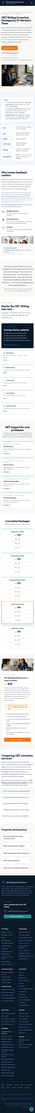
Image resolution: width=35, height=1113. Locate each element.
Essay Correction (24, 1047)
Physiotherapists (24, 980)
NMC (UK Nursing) (6, 1036)
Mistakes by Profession (25, 940)
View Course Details (16, 740)
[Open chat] (31, 1109)
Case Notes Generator (25, 1024)
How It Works (29, 1085)
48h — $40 (17, 591)
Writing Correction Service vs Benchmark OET (16, 797)
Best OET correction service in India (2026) (15, 816)
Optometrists (23, 991)
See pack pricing (8, 48)
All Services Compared (8, 990)
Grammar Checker (24, 1016)
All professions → (24, 1005)
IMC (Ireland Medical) (7, 1075)
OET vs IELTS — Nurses (8, 1019)
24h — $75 (17, 636)
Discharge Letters (6, 979)
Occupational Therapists (26, 989)
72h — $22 (17, 572)
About (3, 1085)
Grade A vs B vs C (24, 943)
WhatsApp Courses (7, 935)
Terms (8, 1087)
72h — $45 (17, 620)
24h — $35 (17, 563)
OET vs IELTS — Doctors (8, 1021)
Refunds (20, 1087)
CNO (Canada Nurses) (7, 1059)
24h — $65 (17, 611)
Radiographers (23, 997)
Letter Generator (24, 1021)
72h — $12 (17, 547)
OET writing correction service (11, 40)
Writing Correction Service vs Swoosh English (16, 810)
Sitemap (27, 1087)
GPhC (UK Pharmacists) (8, 1064)
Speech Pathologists (25, 1000)
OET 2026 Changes (7, 943)
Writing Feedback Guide (26, 956)
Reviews (9, 1085)
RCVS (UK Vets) (5, 1070)
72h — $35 (17, 596)
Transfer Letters (6, 982)
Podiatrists (22, 994)
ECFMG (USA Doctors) (7, 1044)
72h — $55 (17, 644)
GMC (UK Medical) (6, 1039)
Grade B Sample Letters (26, 938)
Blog (2, 1087)
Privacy (14, 1087)
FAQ (22, 1085)
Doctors (21, 975)
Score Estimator (23, 1019)
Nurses (21, 972)
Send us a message (16, 916)
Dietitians (21, 986)
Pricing (3, 938)
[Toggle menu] (32, 3)
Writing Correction (6, 932)
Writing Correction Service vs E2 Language (15, 803)
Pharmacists (22, 978)
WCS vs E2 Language (7, 992)
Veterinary (22, 1002)
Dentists (21, 983)
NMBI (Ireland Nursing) (7, 1073)
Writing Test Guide (6, 951)
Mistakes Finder (23, 1027)
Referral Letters (5, 977)
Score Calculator (24, 950)
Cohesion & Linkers (24, 953)
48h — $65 (17, 640)
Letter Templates (6, 946)
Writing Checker (23, 1013)
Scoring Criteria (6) (24, 932)
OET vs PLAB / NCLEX (7, 1024)
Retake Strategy (6, 961)
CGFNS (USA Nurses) (7, 1047)
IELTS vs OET (5, 1016)
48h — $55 (17, 616)
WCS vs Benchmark (7, 995)
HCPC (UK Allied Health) (8, 1067)
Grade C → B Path (6, 964)
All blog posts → (23, 959)
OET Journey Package (25, 1044)
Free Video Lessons (24, 935)
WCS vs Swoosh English (8, 998)
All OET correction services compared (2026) (16, 791)
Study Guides (5, 954)
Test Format (4, 949)
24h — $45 (17, 587)
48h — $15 (17, 543)
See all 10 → (22, 1032)
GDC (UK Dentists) (6, 1062)
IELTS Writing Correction (8, 1013)
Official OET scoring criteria (10, 53)
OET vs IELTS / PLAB (7, 1001)
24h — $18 (17, 539)
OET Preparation (6, 940)
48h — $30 (17, 567)
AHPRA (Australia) (6, 1042)
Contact (16, 1085)
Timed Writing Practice (25, 1030)
